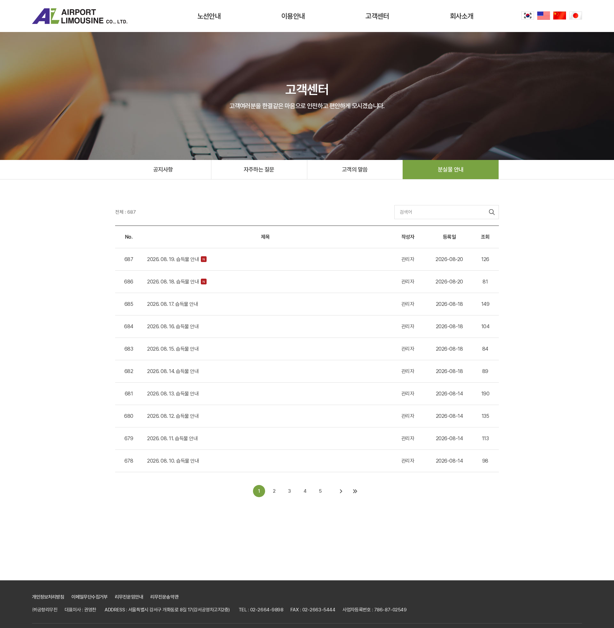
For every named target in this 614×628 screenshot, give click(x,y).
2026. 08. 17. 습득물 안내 (172, 304)
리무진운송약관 (164, 597)
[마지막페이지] (355, 491)
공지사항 (163, 169)
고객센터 (377, 16)
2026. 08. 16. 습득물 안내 (173, 326)
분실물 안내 (451, 169)
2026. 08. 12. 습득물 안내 (173, 416)
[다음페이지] (341, 491)
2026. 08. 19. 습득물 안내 (173, 259)
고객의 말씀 (355, 169)
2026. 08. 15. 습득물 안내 (173, 349)
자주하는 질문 (259, 169)
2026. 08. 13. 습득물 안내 (173, 394)
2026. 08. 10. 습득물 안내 (173, 461)
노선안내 (209, 16)
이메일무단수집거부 (89, 597)
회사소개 (461, 16)
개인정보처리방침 (48, 597)
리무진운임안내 (129, 597)
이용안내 (293, 16)
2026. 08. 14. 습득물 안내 (173, 371)
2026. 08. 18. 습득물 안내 (173, 282)
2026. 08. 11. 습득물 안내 (172, 438)
